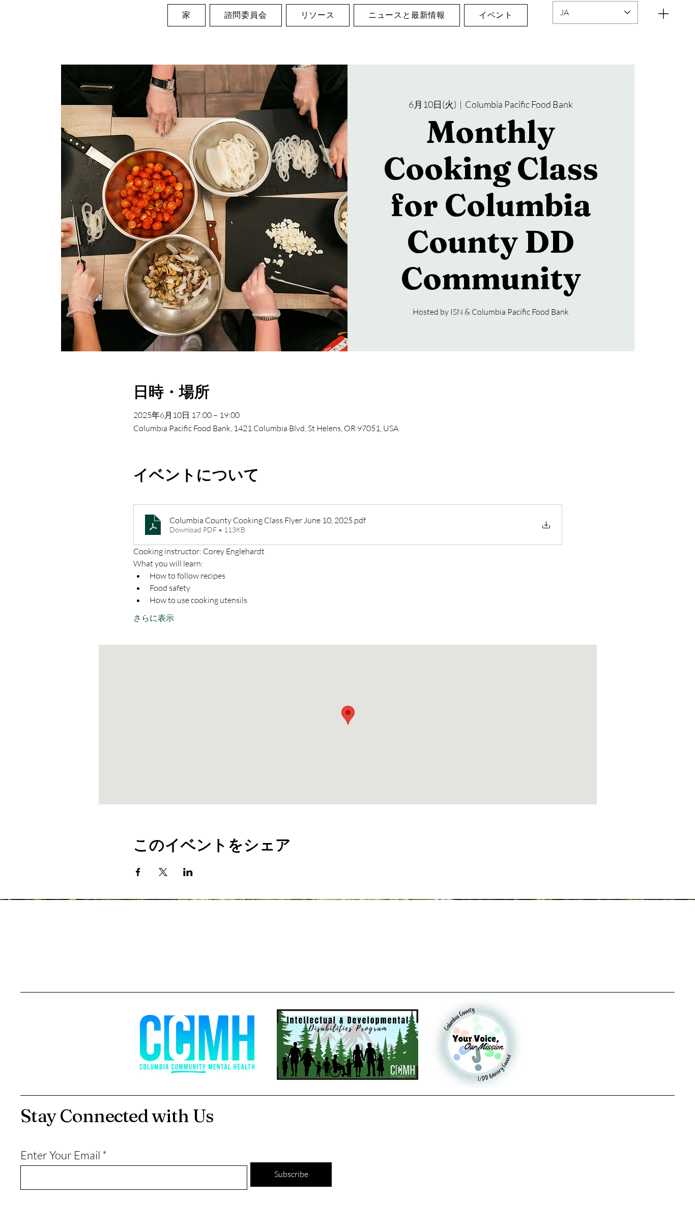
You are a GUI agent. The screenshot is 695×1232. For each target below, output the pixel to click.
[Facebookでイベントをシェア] (138, 872)
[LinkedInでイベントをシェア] (188, 872)
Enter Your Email (60, 1155)
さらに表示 (153, 618)
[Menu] (663, 13)
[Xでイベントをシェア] (163, 872)
